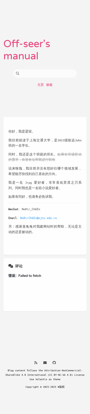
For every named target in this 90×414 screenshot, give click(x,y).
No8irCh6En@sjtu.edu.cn (38, 218)
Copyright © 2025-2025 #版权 (45, 386)
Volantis (41, 379)
